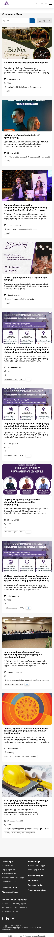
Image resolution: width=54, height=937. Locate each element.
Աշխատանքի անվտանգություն (25, 756)
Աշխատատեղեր (9, 881)
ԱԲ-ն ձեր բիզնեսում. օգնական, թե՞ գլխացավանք (22, 136)
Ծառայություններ (36, 870)
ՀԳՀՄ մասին (7, 866)
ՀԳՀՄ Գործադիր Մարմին (13, 877)
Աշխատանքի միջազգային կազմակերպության (21, 928)
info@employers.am (10, 911)
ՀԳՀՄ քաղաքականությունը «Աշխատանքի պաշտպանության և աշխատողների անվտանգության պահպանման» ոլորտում (26, 803)
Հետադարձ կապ (10, 892)
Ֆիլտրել (46, 21)
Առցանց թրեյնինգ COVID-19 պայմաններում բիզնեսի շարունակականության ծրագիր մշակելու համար (26, 730)
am (42, 4)
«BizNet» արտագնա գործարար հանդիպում (26, 62)
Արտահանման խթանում (14, 684)
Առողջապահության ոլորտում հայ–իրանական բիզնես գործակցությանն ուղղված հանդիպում (23, 654)
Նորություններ (35, 885)
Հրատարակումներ (37, 890)
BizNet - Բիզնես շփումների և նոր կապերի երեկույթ (25, 278)
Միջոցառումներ (9, 887)
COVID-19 (8, 756)
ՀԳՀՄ (7, 91)
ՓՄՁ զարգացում (11, 379)
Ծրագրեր (33, 880)
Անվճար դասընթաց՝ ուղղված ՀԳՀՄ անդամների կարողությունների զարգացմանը (22, 502)
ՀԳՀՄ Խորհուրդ (9, 874)
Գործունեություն (36, 875)
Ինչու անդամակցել (36, 866)
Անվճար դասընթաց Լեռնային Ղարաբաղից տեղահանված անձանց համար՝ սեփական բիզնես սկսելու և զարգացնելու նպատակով (26, 349)
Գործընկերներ (8, 870)
